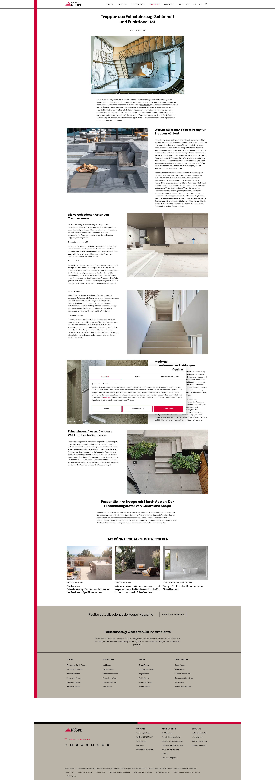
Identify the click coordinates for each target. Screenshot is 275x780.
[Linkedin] (87, 745)
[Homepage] (73, 4)
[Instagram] (66, 745)
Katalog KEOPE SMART (144, 737)
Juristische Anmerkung (85, 772)
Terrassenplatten (109, 682)
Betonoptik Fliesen (74, 678)
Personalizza (136, 409)
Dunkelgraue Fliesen (146, 669)
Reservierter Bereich (199, 745)
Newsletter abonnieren (173, 614)
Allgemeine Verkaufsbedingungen (119, 772)
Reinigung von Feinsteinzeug (172, 741)
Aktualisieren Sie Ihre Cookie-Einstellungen (187, 772)
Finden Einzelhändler (199, 733)
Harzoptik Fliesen (73, 686)
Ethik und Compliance (170, 758)
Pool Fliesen (107, 686)
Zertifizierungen (167, 733)
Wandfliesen (179, 669)
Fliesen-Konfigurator (183, 686)
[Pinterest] (82, 745)
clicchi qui (106, 397)
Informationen (169, 729)
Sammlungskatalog (143, 733)
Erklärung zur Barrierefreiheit (143, 772)
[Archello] (98, 745)
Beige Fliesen (144, 674)
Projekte (122, 4)
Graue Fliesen (144, 665)
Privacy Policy (69, 772)
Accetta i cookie (168, 409)
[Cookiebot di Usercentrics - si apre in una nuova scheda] (174, 369)
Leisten (157, 417)
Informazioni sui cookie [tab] (170, 377)
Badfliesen (107, 665)
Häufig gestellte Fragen (170, 749)
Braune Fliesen (144, 686)
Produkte (140, 729)
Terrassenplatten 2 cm (184, 678)
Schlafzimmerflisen (110, 678)
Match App (184, 4)
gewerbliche (149, 112)
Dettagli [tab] (138, 377)
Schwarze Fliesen (145, 682)
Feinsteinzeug (145, 105)
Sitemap (165, 753)
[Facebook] (71, 745)
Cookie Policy (100, 772)
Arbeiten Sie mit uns (199, 741)
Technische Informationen (171, 737)
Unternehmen (138, 4)
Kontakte (169, 4)
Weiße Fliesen (144, 678)
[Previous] (135, 462)
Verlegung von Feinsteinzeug (172, 745)
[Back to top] (272, 777)
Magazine (155, 4)
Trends (132, 30)
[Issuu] (103, 745)
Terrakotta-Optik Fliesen (76, 665)
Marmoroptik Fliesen (74, 669)
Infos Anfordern (197, 737)
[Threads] (108, 745)
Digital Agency (71, 776)
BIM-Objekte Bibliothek (144, 749)
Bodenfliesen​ (180, 665)
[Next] (200, 462)
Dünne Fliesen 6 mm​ (182, 674)
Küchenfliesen (108, 669)
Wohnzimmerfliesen (110, 674)
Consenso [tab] (105, 377)
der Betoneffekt (190, 404)
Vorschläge (141, 30)
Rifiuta (106, 409)
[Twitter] (77, 745)
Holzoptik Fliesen (73, 674)
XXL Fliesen (179, 682)
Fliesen (109, 4)
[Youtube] (92, 745)
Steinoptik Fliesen (73, 682)
